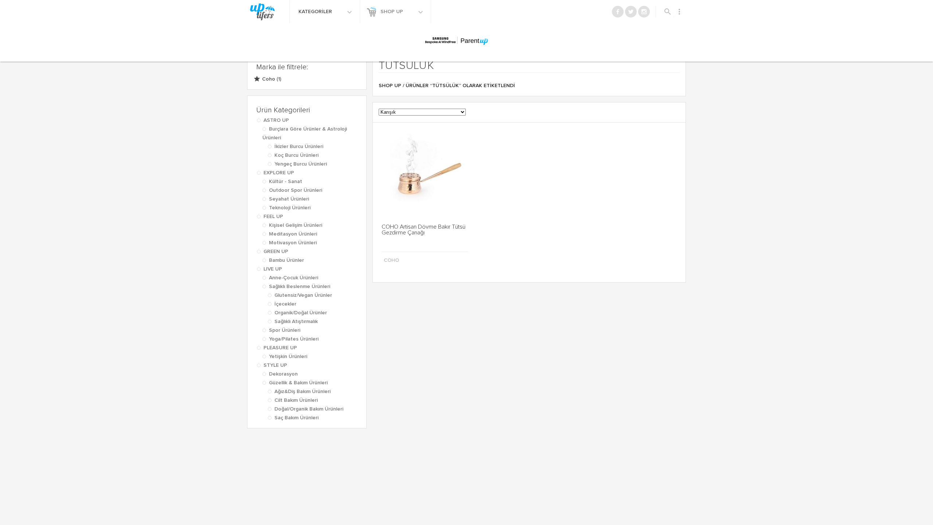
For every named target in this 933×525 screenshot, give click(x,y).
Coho (268, 79)
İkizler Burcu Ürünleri (298, 146)
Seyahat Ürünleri (289, 199)
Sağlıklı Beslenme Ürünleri (299, 286)
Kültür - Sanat (285, 181)
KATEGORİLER (315, 11)
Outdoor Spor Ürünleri (295, 190)
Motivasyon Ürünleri (293, 242)
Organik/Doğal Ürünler (300, 312)
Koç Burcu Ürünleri (296, 155)
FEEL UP (273, 216)
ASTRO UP (276, 120)
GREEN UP (275, 251)
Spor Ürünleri (284, 330)
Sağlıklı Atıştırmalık (296, 321)
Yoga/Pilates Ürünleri (294, 339)
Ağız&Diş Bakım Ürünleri (302, 391)
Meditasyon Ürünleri (293, 234)
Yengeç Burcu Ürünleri (300, 164)
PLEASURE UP (280, 347)
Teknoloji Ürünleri (290, 207)
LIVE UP (272, 269)
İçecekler (285, 304)
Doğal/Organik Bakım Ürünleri (308, 409)
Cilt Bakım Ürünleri (296, 400)
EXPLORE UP (278, 172)
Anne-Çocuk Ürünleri (293, 277)
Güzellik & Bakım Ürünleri (298, 382)
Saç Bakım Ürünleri (296, 417)
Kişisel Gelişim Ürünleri (295, 225)
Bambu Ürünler (286, 260)
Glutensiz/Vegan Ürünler (303, 295)
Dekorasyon (283, 374)
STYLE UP (275, 365)
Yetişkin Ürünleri (288, 356)
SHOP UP (392, 11)
